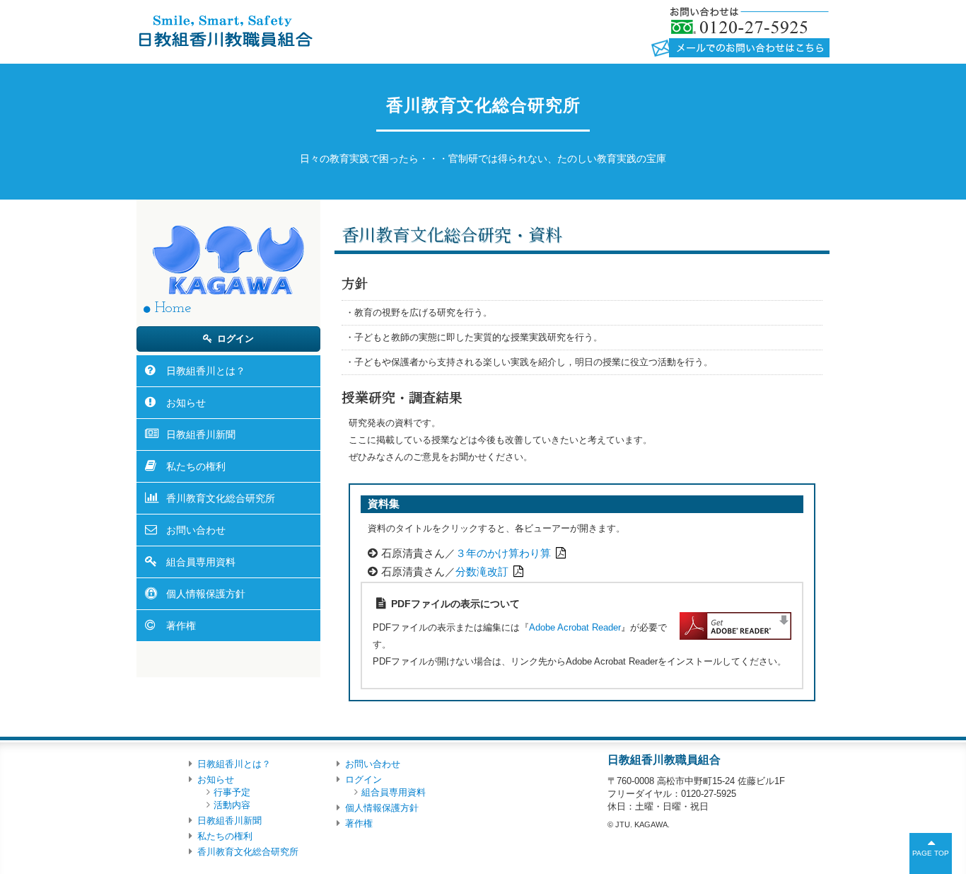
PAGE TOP (930, 853)
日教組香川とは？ (205, 370)
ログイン (235, 338)
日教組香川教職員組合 (224, 30)
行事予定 (232, 792)
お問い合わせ (196, 530)
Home (173, 308)
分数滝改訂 (481, 571)
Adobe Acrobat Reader (575, 627)
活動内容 (232, 805)
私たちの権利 (196, 466)
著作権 (181, 625)
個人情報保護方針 (205, 593)
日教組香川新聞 (200, 434)
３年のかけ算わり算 (503, 553)
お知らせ (186, 402)
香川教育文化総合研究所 (220, 498)
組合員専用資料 (200, 562)
